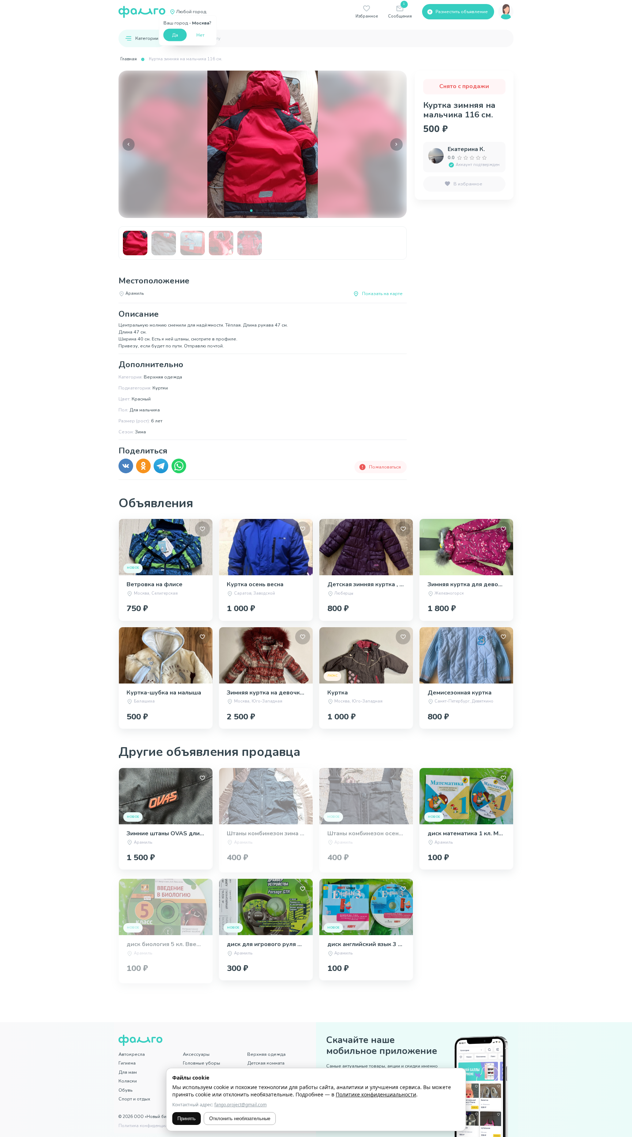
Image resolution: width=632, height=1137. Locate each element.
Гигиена (127, 1063)
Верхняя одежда (266, 1054)
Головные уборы (201, 1063)
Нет (200, 34)
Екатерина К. (466, 149)
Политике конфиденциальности (376, 1094)
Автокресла (131, 1054)
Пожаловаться (385, 467)
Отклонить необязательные (239, 1118)
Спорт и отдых (134, 1099)
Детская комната (266, 1063)
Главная (128, 59)
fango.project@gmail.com (240, 1105)
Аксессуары (196, 1054)
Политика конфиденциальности (151, 1126)
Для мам (127, 1072)
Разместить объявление (462, 11)
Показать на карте (382, 293)
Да (175, 34)
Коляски (127, 1081)
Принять (186, 1118)
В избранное (468, 184)
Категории (146, 38)
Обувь (125, 1090)
